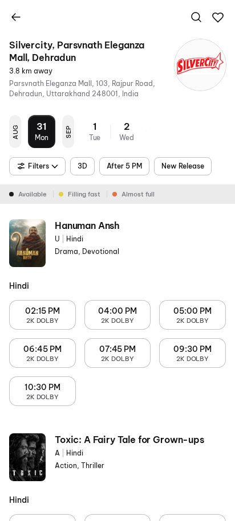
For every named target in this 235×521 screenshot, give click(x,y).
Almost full (138, 194)
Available (32, 194)
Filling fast (84, 194)
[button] (218, 18)
